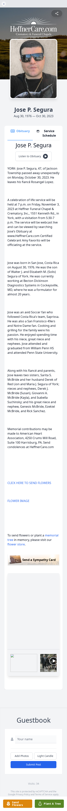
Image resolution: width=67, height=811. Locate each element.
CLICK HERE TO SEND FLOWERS (29, 483)
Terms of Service (43, 794)
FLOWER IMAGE (18, 501)
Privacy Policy (23, 794)
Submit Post (33, 764)
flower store (16, 544)
